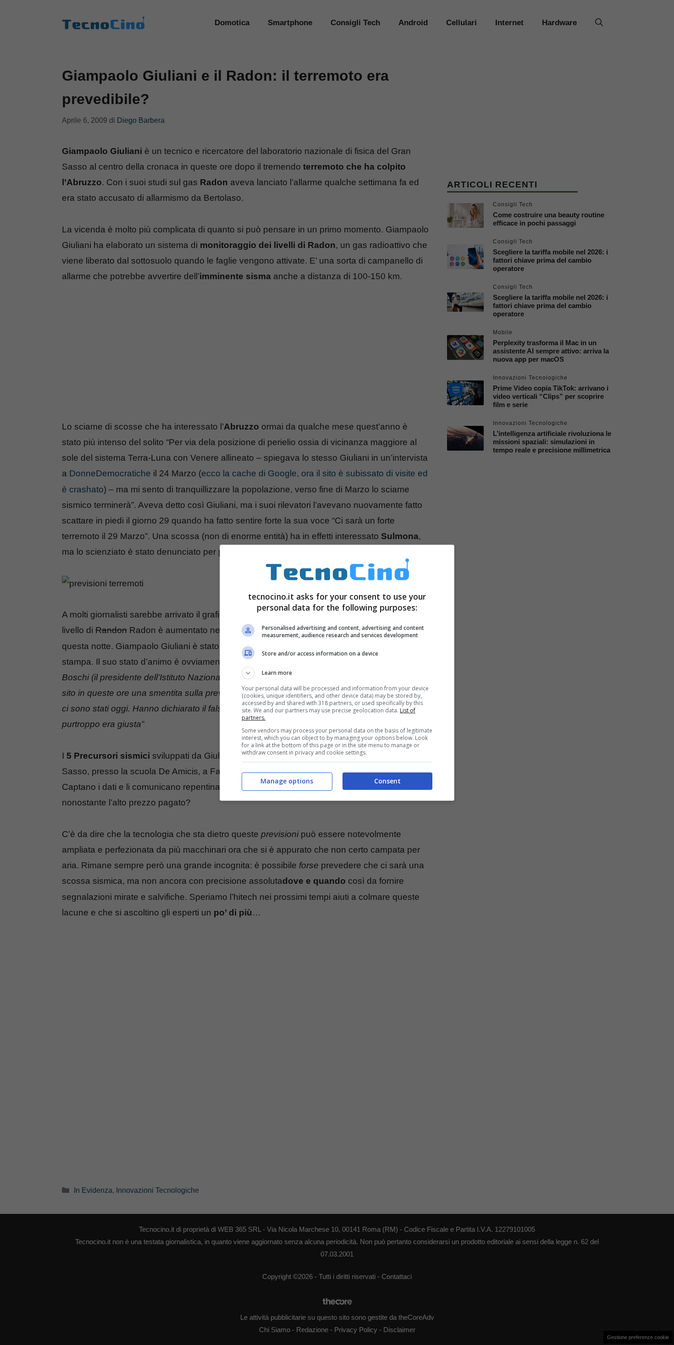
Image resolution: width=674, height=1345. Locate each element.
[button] (337, 673)
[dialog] (337, 673)
